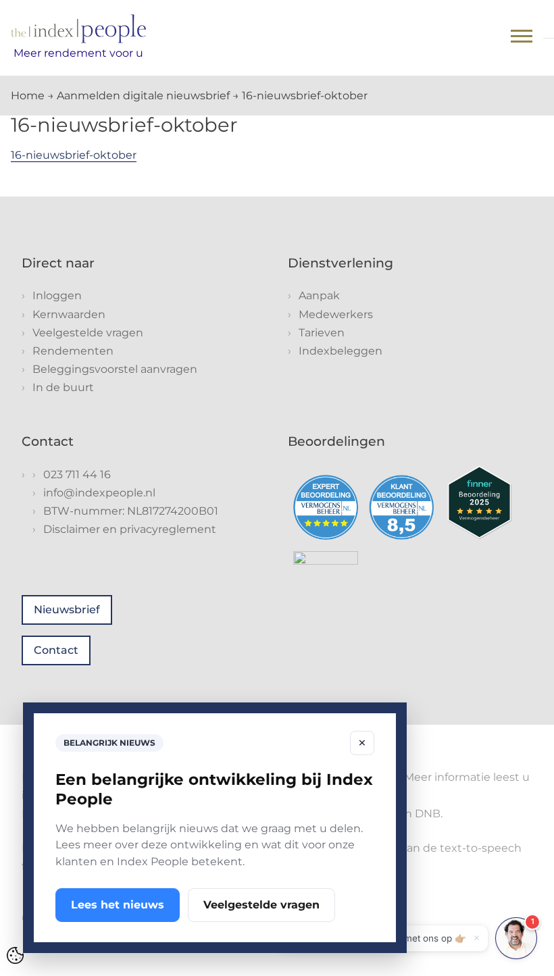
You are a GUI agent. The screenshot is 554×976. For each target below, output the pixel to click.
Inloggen (57, 295)
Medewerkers (336, 314)
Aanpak (319, 295)
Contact (56, 650)
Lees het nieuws (117, 904)
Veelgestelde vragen (87, 332)
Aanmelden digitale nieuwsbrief (143, 95)
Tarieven (322, 332)
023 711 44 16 (77, 474)
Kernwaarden (68, 314)
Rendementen (73, 350)
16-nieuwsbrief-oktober (73, 155)
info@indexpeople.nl (99, 492)
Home (28, 95)
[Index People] (78, 29)
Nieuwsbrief (67, 609)
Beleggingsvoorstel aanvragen (114, 369)
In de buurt (63, 387)
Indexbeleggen (340, 350)
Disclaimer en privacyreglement (129, 529)
